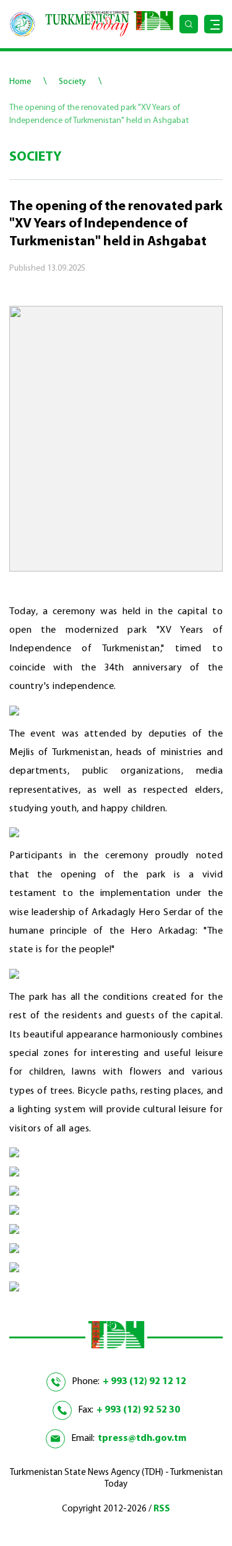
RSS (161, 1509)
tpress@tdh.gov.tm (142, 1438)
